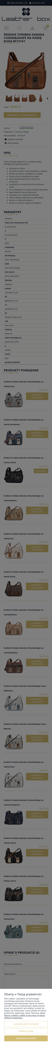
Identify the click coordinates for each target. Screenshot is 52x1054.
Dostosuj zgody (26, 1031)
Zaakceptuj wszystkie (26, 1038)
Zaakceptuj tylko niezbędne (26, 1024)
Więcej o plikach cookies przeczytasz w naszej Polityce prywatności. (24, 1016)
